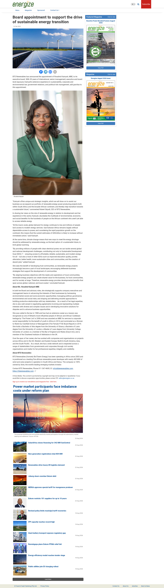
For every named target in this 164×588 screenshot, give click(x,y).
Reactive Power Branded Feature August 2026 (100, 22)
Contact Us (54, 10)
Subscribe (146, 4)
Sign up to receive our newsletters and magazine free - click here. (35, 382)
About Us (125, 586)
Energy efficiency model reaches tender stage (46, 555)
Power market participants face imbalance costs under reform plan (45, 388)
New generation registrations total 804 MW (45, 454)
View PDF (101, 68)
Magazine (28, 10)
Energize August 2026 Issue (101, 78)
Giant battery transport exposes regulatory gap (47, 533)
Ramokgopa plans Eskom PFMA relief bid (45, 544)
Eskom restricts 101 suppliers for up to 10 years (47, 498)
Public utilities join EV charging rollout (43, 566)
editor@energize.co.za (66, 378)
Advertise (135, 586)
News (17, 10)
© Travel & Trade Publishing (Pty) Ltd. (25, 586)
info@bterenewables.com (63, 368)
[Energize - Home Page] (25, 4)
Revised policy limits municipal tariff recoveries (47, 511)
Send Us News (145, 586)
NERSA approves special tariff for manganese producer (50, 487)
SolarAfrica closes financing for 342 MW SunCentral (49, 443)
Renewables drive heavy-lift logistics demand (46, 465)
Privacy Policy (44, 586)
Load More (48, 579)
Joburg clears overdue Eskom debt (42, 476)
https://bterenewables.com (23, 371)
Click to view (111, 17)
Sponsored (41, 10)
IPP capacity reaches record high (41, 522)
